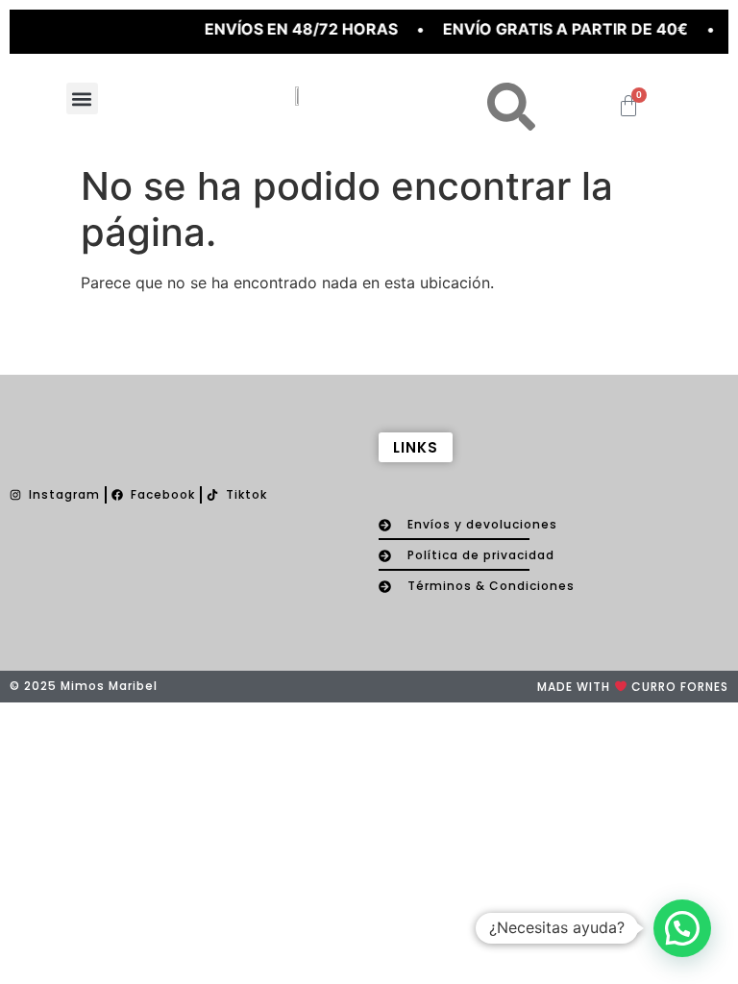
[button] (82, 98)
